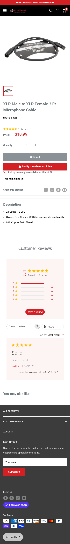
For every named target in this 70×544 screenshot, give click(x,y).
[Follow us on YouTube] (24, 498)
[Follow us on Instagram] (18, 498)
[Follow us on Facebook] (5, 498)
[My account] (57, 10)
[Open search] (51, 10)
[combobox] (51, 334)
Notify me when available (37, 166)
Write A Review (35, 311)
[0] (64, 10)
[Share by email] (64, 189)
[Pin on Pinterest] (52, 189)
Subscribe (14, 471)
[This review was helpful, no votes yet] (49, 372)
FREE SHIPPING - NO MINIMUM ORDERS (35, 2)
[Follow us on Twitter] (11, 498)
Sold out (35, 157)
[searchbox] (20, 326)
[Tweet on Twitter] (58, 189)
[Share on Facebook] (46, 189)
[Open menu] (5, 10)
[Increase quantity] (35, 145)
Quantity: (8, 145)
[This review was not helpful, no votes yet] (55, 372)
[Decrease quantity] (18, 145)
